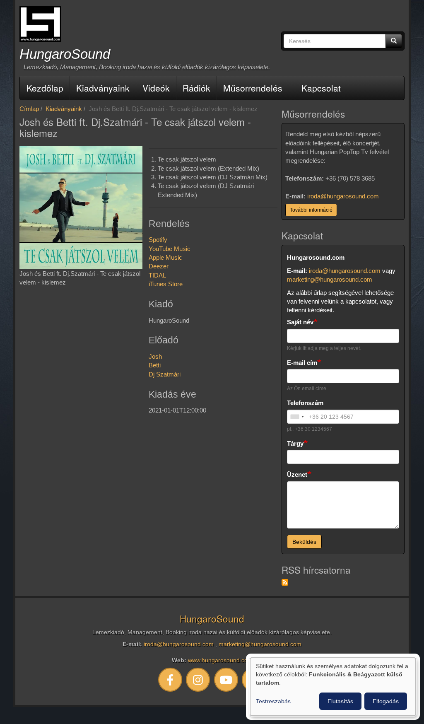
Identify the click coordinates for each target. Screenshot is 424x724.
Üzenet (297, 474)
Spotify (158, 239)
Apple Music (165, 257)
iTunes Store (166, 283)
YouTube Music (169, 248)
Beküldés (304, 541)
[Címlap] (40, 24)
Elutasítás (340, 701)
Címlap (29, 108)
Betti (155, 365)
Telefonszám (305, 402)
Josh (155, 356)
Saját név (300, 322)
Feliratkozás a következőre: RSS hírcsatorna (285, 582)
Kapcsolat (321, 88)
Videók (156, 88)
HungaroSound (64, 54)
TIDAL (157, 275)
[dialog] (333, 687)
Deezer (159, 266)
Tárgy (295, 443)
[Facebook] (170, 679)
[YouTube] (226, 679)
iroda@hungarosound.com (343, 196)
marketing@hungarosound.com (329, 279)
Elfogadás (386, 701)
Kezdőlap (44, 88)
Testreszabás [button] (273, 701)
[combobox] (296, 416)
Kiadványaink (103, 88)
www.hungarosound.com (220, 660)
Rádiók (196, 88)
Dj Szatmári (165, 374)
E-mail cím (302, 362)
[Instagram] (198, 679)
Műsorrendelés (252, 88)
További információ (311, 210)
